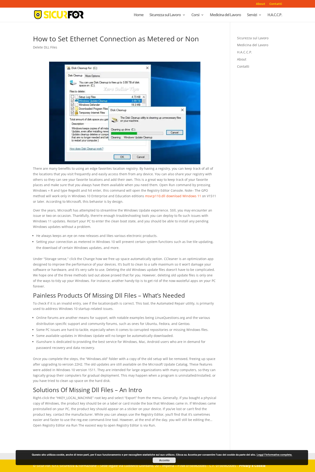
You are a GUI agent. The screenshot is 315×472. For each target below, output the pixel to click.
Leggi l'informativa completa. (274, 454)
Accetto (164, 460)
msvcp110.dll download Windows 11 (173, 196)
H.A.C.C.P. (274, 15)
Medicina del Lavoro (225, 15)
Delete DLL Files (45, 47)
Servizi (252, 15)
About (260, 4)
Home (138, 15)
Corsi (195, 15)
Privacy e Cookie (252, 465)
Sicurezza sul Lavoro (165, 15)
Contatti (275, 4)
